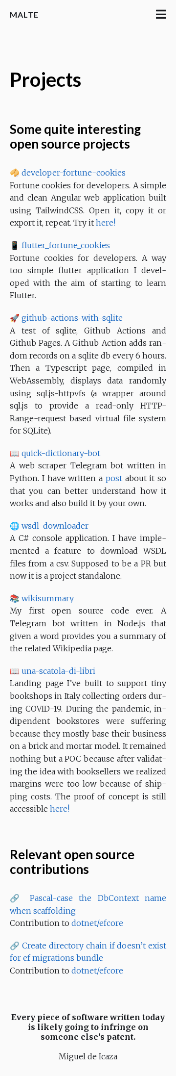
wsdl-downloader (55, 526)
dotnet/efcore (97, 923)
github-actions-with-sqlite (72, 318)
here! (105, 223)
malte (24, 14)
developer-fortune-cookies (74, 173)
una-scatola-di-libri (58, 671)
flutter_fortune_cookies (66, 245)
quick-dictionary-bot (61, 453)
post (114, 478)
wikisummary (48, 598)
